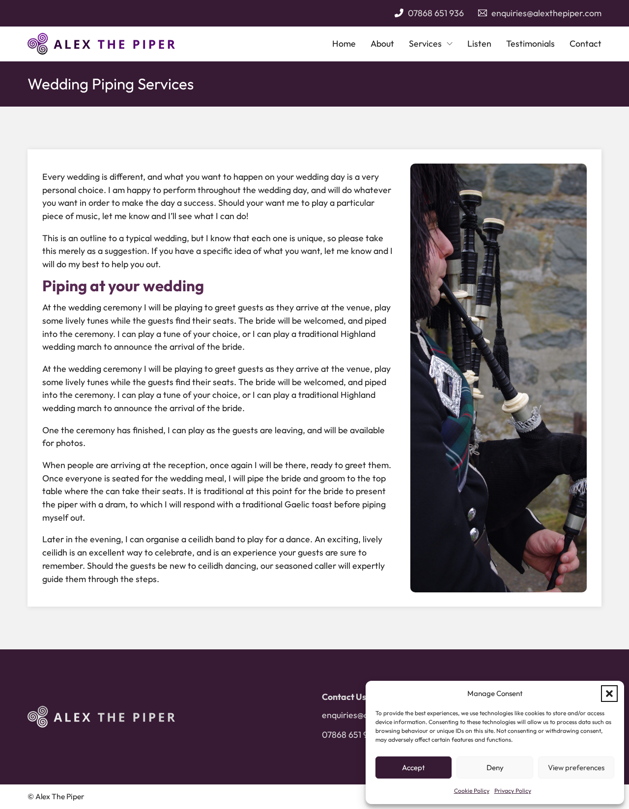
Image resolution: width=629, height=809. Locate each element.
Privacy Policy (512, 790)
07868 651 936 (436, 13)
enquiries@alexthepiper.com (546, 13)
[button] (609, 693)
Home (344, 43)
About (382, 43)
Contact (585, 43)
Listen (479, 43)
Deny (495, 767)
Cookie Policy (471, 790)
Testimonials (530, 43)
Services (425, 43)
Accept (413, 767)
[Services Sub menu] (450, 44)
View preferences (576, 767)
